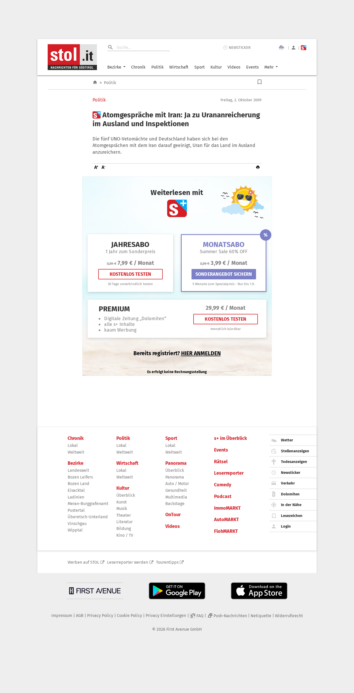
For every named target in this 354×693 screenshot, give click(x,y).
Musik (121, 508)
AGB (79, 615)
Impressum (61, 615)
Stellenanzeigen (295, 451)
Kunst (121, 502)
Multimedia (176, 497)
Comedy (222, 485)
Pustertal (76, 510)
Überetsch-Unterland (88, 516)
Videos (234, 67)
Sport (199, 67)
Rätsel (221, 462)
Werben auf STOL (83, 562)
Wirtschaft (178, 67)
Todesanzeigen (294, 461)
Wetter (287, 440)
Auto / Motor (177, 483)
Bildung (123, 528)
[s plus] (303, 47)
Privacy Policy (100, 615)
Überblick (125, 495)
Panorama (176, 463)
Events (252, 67)
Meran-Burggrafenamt (88, 503)
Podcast (222, 496)
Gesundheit (176, 490)
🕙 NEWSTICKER (237, 47)
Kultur (216, 67)
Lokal (73, 445)
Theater (123, 515)
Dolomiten (290, 494)
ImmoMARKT (227, 508)
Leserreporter (229, 473)
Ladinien (76, 497)
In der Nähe (291, 504)
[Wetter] (281, 47)
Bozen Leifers (80, 477)
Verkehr (288, 483)
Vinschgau (77, 523)
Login (286, 526)
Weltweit (76, 452)
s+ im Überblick (230, 438)
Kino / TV (124, 535)
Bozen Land (78, 483)
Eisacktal (76, 490)
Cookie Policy (129, 615)
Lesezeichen (291, 515)
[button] (259, 81)
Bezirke (114, 67)
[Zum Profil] (293, 47)
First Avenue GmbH (184, 629)
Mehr (269, 67)
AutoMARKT (226, 519)
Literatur (124, 521)
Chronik (138, 67)
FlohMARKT (226, 531)
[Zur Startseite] (95, 82)
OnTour (173, 514)
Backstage (175, 503)
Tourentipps (167, 562)
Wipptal (75, 530)
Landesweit (78, 470)
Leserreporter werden (127, 562)
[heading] (177, 119)
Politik (157, 67)
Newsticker (290, 472)
